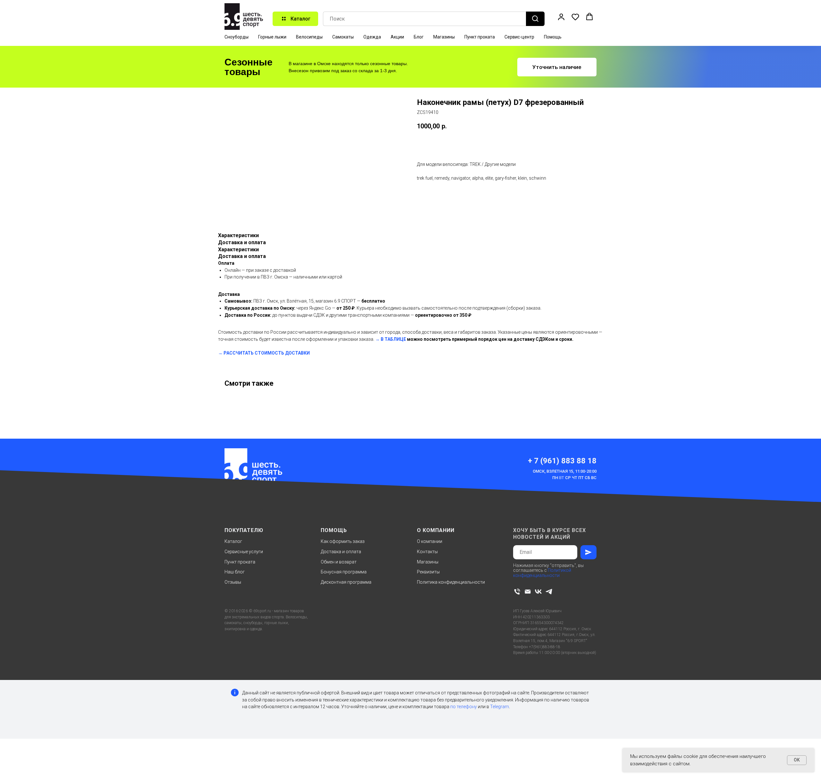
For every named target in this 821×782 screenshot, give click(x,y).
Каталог (233, 541)
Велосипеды (309, 36)
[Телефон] (517, 592)
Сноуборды (236, 36)
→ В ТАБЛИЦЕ (390, 339)
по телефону (463, 706)
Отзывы (232, 582)
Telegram (499, 706)
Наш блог (234, 571)
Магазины (444, 36)
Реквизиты (428, 571)
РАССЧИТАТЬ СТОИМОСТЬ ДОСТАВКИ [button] (267, 353)
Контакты (427, 551)
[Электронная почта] (528, 592)
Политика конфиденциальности (451, 582)
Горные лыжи (272, 36)
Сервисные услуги (243, 551)
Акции (397, 36)
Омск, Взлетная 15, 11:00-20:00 (565, 471)
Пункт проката (479, 36)
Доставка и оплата (341, 551)
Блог (419, 36)
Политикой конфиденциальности (542, 573)
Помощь (553, 36)
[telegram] (549, 592)
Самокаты (343, 36)
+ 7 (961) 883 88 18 (562, 460)
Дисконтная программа (346, 582)
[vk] (538, 592)
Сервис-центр (519, 36)
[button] (561, 17)
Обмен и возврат (339, 561)
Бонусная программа (344, 571)
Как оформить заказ (343, 541)
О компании (429, 541)
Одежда (372, 36)
